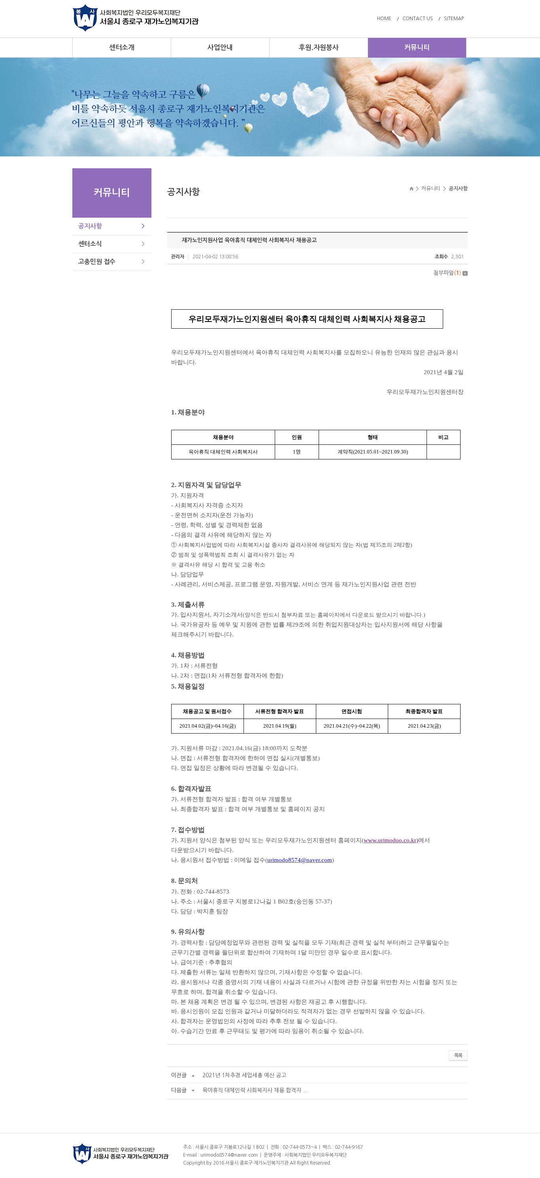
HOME (384, 18)
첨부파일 (447, 273)
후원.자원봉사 (319, 47)
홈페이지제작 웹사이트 (355, 1163)
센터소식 (90, 244)
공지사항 (90, 226)
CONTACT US (417, 18)
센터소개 (121, 47)
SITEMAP (454, 18)
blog (383, 1163)
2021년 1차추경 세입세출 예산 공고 (244, 1075)
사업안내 (220, 47)
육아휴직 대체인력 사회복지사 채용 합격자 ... (255, 1090)
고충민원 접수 (96, 262)
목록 (458, 1055)
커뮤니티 (417, 47)
